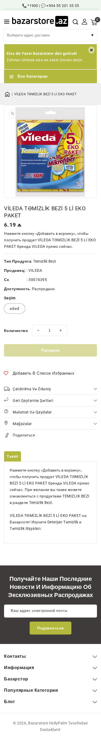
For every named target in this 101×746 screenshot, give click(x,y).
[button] (6, 22)
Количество (16, 330)
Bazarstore (38, 723)
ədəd (14, 308)
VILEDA (35, 270)
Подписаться (50, 628)
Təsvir (12, 456)
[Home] (9, 94)
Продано (50, 350)
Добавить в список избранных (44, 373)
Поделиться (24, 435)
